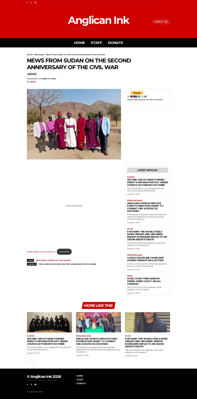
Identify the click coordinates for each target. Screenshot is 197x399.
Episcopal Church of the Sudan (53, 260)
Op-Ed (130, 229)
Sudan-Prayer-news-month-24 (41, 252)
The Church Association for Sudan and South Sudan (67, 264)
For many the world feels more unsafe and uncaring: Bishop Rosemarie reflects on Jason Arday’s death (147, 235)
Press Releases (134, 201)
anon (33, 82)
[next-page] (33, 361)
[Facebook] (27, 2)
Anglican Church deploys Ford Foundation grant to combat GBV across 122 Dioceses (145, 207)
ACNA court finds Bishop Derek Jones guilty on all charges (144, 281)
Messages (39, 54)
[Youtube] (35, 2)
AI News (131, 177)
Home (30, 54)
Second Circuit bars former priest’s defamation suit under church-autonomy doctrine (147, 182)
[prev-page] (28, 361)
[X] (31, 2)
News (130, 276)
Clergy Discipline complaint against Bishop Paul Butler (145, 259)
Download (64, 252)
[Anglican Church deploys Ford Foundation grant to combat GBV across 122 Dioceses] (98, 322)
